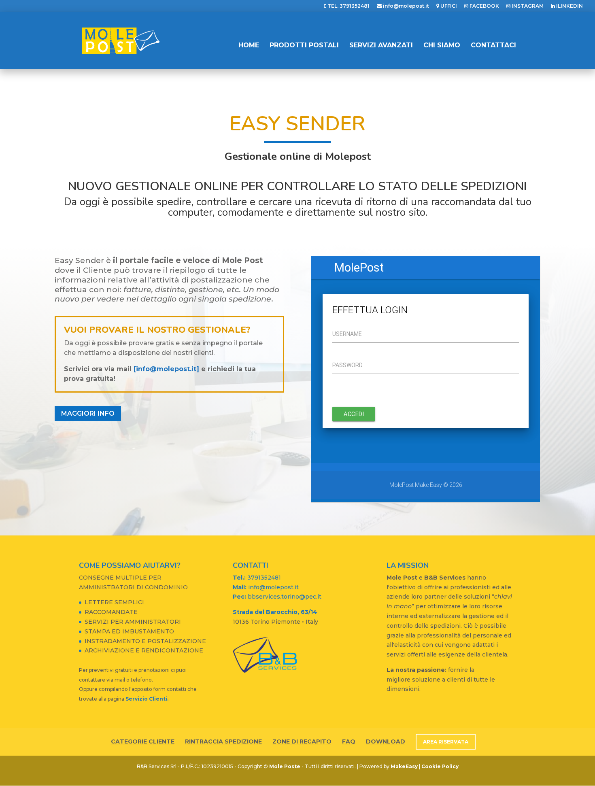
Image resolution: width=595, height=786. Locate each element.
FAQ (348, 741)
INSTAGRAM (527, 6)
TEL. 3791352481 (348, 6)
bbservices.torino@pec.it (277, 596)
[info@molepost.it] (166, 369)
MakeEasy (404, 766)
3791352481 (257, 577)
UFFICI (448, 6)
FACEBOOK (483, 6)
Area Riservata (445, 742)
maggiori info (88, 413)
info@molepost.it (405, 6)
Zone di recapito (302, 741)
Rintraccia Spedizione (223, 741)
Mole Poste (284, 766)
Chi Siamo (441, 45)
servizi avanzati (381, 45)
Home (248, 45)
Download (385, 741)
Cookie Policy (440, 766)
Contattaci (493, 45)
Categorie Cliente (142, 741)
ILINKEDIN (569, 6)
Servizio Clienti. (146, 699)
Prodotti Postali (304, 45)
